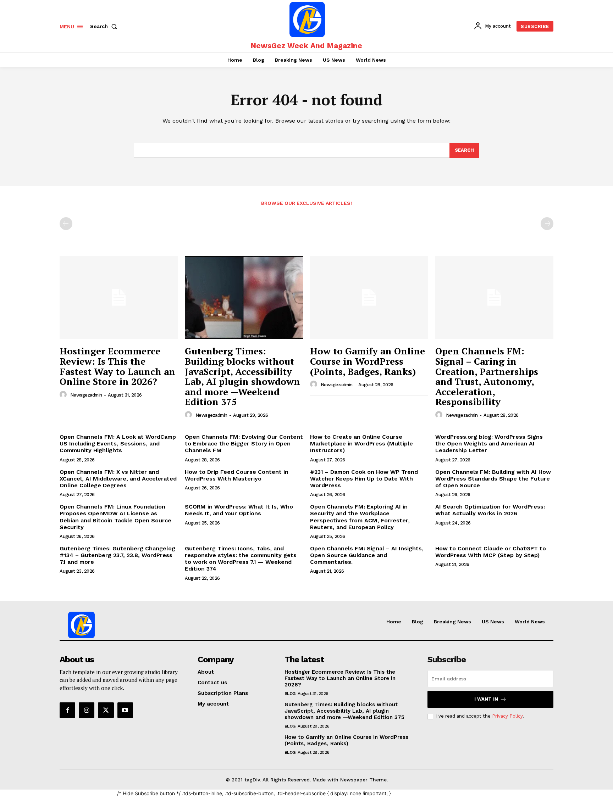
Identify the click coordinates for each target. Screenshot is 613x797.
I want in (486, 699)
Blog (290, 693)
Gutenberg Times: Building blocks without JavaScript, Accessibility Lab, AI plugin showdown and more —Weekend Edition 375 (242, 376)
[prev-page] (66, 223)
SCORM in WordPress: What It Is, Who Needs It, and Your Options (239, 510)
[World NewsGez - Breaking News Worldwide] (307, 19)
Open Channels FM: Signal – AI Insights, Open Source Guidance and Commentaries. (367, 555)
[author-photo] (64, 395)
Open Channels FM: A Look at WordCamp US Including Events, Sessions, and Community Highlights (118, 443)
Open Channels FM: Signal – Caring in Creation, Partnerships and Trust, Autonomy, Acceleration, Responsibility (486, 376)
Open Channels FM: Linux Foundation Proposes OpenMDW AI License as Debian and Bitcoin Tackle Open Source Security (115, 517)
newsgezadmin (86, 395)
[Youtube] (125, 710)
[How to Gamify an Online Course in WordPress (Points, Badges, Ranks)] (369, 297)
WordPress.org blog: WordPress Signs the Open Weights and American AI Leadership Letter (489, 443)
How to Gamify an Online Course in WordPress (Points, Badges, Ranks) (367, 361)
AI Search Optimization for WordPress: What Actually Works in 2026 (490, 510)
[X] (106, 710)
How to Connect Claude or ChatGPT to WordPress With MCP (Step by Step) (490, 552)
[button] (105, 26)
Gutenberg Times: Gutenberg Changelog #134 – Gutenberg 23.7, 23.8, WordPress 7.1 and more (117, 555)
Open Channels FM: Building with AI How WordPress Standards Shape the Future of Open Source (493, 478)
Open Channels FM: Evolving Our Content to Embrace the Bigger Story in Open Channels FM (244, 443)
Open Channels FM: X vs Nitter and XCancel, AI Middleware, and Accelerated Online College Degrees (118, 478)
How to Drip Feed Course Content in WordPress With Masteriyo (236, 475)
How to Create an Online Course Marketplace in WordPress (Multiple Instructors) (361, 443)
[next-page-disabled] (547, 223)
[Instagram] (86, 710)
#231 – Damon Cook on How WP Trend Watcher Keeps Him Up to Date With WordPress (364, 478)
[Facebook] (67, 710)
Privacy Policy (507, 716)
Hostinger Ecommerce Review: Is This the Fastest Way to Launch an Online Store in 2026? (117, 366)
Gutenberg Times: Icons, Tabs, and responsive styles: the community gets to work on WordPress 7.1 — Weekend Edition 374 (241, 558)
